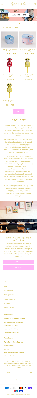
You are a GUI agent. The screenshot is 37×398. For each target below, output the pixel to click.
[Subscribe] (31, 372)
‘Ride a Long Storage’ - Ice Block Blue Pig (9, 50)
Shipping (7, 303)
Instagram (18, 267)
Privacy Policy (8, 295)
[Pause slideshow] (35, 23)
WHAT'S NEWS (9, 307)
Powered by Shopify (25, 394)
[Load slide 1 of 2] (17, 23)
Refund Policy (8, 290)
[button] (2, 4)
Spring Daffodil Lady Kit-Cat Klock (27, 75)
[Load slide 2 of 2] (19, 23)
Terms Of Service (10, 299)
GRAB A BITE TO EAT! (18, 15)
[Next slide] (23, 23)
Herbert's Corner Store (16, 394)
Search (6, 286)
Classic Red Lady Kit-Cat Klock (9, 75)
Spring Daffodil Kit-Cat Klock (9, 101)
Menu (18, 262)
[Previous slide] (14, 23)
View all (18, 111)
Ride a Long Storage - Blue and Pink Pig (27, 50)
